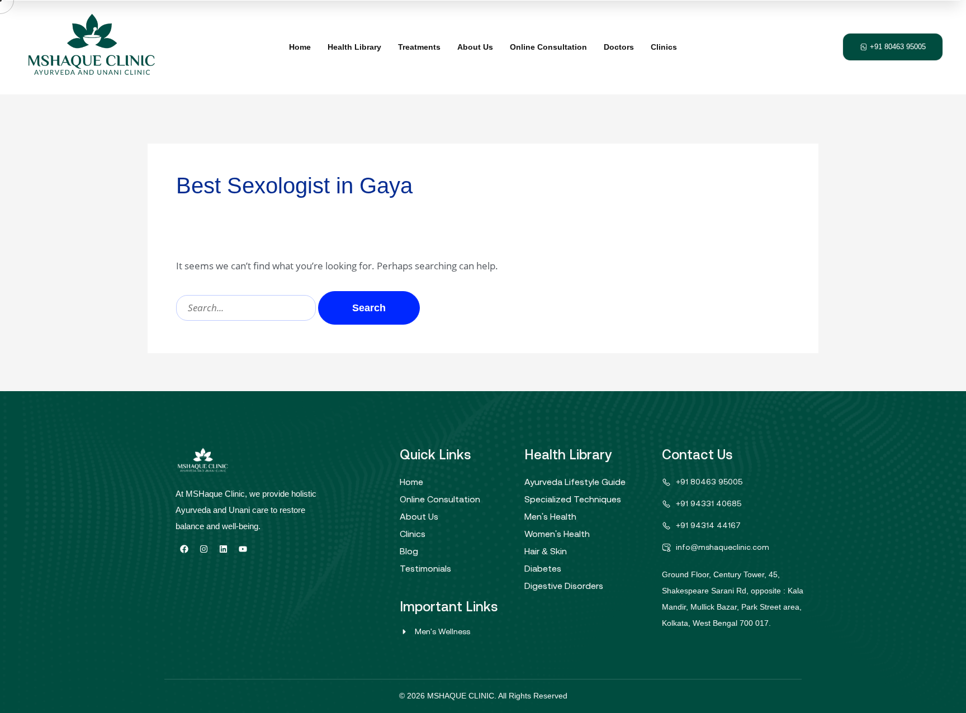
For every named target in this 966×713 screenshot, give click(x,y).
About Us (475, 46)
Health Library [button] (354, 46)
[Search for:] (247, 307)
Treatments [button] (419, 46)
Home (300, 46)
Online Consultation (548, 46)
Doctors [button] (619, 46)
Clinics (664, 46)
